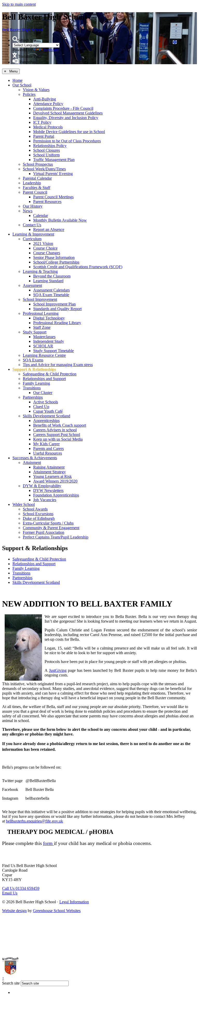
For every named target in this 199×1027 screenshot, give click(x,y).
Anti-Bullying (44, 99)
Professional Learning (41, 313)
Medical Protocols (48, 127)
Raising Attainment (49, 467)
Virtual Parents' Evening (53, 173)
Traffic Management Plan (54, 159)
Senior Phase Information (54, 257)
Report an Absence (48, 229)
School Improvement (40, 299)
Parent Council (35, 192)
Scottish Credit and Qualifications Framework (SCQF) (77, 267)
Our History (32, 206)
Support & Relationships (34, 369)
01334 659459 (20, 888)
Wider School (23, 504)
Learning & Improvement (33, 234)
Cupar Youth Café (48, 411)
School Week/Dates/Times (44, 169)
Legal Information (74, 902)
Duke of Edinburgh (39, 518)
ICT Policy (42, 122)
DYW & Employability (42, 486)
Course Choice (45, 248)
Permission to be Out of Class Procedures (67, 141)
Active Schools (45, 402)
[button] (15, 39)
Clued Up (41, 406)
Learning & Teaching (40, 271)
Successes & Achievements (34, 458)
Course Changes (46, 253)
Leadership (32, 183)
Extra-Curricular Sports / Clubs (48, 523)
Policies (29, 94)
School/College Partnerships (56, 262)
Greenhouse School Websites (57, 910)
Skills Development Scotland (46, 416)
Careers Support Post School (56, 434)
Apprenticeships (46, 420)
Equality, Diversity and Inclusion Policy (65, 117)
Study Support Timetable (53, 350)
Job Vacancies (44, 500)
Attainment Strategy (49, 472)
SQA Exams (33, 360)
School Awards (35, 509)
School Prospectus (38, 164)
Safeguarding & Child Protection (49, 374)
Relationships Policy (50, 145)
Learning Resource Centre (44, 355)
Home (17, 80)
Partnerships (33, 397)
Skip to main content (19, 4)
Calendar (40, 215)
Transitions (32, 388)
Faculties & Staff (36, 187)
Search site (11, 983)
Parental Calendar (37, 178)
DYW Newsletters (48, 490)
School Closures (46, 150)
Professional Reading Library (57, 323)
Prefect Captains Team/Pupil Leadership (55, 537)
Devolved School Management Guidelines (68, 113)
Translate (51, 50)
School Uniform (46, 155)
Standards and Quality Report (57, 309)
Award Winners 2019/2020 (55, 481)
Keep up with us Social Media (58, 439)
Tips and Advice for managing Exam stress (58, 364)
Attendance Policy (48, 103)
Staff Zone (42, 327)
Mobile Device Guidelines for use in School (69, 131)
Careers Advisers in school (55, 430)
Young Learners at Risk (52, 476)
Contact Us (32, 225)
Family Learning (36, 383)
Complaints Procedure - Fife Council (63, 108)
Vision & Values (36, 90)
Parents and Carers (48, 448)
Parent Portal (43, 136)
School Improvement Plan (54, 304)
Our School (21, 85)
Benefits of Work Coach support (59, 425)
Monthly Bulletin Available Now (60, 220)
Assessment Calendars (51, 290)
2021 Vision (43, 243)
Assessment (32, 285)
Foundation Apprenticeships (56, 495)
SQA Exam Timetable (51, 295)
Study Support (34, 332)
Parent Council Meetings (53, 197)
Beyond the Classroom (51, 276)
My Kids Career (46, 444)
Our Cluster (42, 392)
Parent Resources (47, 201)
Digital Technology (49, 318)
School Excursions (38, 514)
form (48, 843)
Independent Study (48, 341)
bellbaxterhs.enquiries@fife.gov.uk (34, 821)
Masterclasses (44, 336)
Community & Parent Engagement (51, 528)
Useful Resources (47, 453)
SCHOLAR (43, 346)
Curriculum (32, 239)
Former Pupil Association (43, 532)
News (27, 211)
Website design (14, 910)
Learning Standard (48, 281)
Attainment (32, 462)
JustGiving (58, 670)
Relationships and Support (44, 378)
